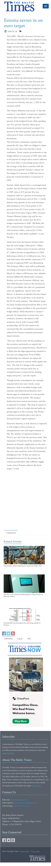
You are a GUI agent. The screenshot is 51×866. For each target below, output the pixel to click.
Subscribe (8, 638)
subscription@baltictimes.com (25, 803)
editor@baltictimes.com (20, 800)
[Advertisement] (25, 500)
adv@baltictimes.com (21, 806)
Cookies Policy (24, 851)
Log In (20, 638)
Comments (11, 532)
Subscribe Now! (8, 753)
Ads (29, 638)
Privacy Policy (35, 851)
